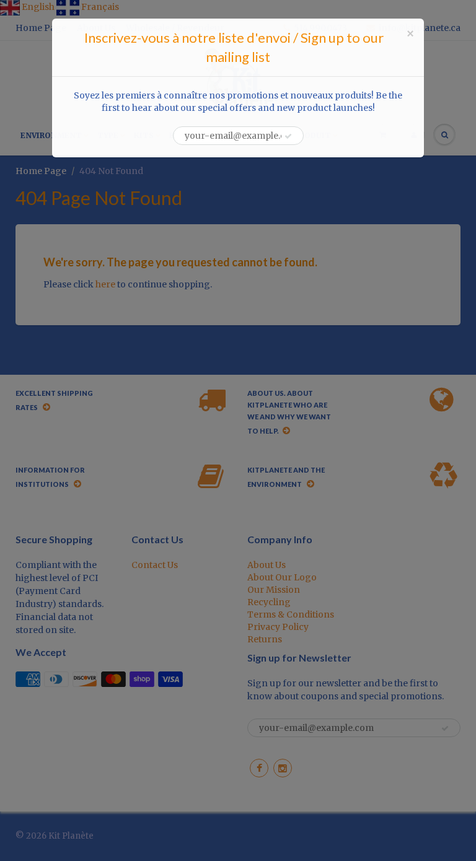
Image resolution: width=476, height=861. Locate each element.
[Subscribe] (288, 136)
